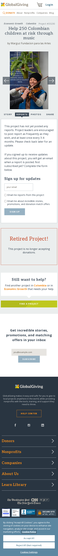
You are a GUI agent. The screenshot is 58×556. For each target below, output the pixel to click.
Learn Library (14, 485)
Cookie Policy (29, 531)
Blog (51, 12)
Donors (8, 441)
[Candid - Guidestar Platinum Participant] (16, 513)
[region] (29, 537)
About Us (10, 474)
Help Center (29, 413)
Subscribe (29, 359)
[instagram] (29, 425)
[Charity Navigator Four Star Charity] (7, 513)
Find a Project (29, 303)
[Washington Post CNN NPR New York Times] (29, 502)
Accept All (29, 538)
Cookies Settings (29, 552)
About (19, 12)
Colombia (31, 23)
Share (50, 114)
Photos (36, 114)
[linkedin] (42, 425)
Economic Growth (13, 23)
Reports (21, 114)
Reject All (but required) (29, 545)
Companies (42, 12)
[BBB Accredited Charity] (29, 512)
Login (49, 4)
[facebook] (15, 425)
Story (8, 114)
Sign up (15, 211)
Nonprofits (29, 12)
